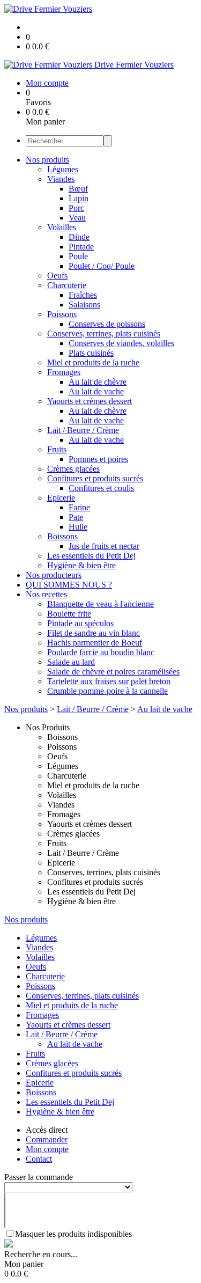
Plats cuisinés (91, 352)
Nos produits (47, 159)
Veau (77, 217)
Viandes (61, 179)
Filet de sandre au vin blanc (93, 632)
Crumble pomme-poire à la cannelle (107, 690)
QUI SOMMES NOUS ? (69, 584)
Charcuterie (66, 285)
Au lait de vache (96, 391)
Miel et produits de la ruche (93, 362)
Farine (79, 507)
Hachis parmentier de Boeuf (94, 642)
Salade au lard (71, 661)
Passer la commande (38, 1177)
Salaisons (84, 304)
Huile (78, 526)
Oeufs (57, 275)
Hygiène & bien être (81, 565)
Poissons (62, 314)
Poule (78, 256)
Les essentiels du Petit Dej (91, 555)
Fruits (56, 449)
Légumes (62, 169)
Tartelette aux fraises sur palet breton (108, 681)
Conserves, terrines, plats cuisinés (103, 333)
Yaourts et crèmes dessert (89, 401)
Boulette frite (69, 613)
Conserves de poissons (107, 323)
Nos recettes (46, 594)
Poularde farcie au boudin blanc (100, 652)
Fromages (63, 372)
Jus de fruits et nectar (104, 546)
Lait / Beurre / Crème (83, 430)
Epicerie (61, 497)
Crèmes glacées (73, 468)
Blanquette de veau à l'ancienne (100, 603)
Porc (76, 207)
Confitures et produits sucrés (95, 478)
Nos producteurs (53, 575)
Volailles (61, 227)
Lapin (78, 198)
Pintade (81, 246)
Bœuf (78, 188)
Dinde (79, 236)
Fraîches (83, 294)
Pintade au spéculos (80, 623)
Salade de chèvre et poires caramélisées (113, 671)
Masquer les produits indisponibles (73, 1233)
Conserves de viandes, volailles (121, 343)
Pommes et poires (98, 459)
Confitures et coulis (101, 488)
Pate (76, 517)
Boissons (62, 536)
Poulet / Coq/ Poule (102, 265)
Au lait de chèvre (97, 381)
